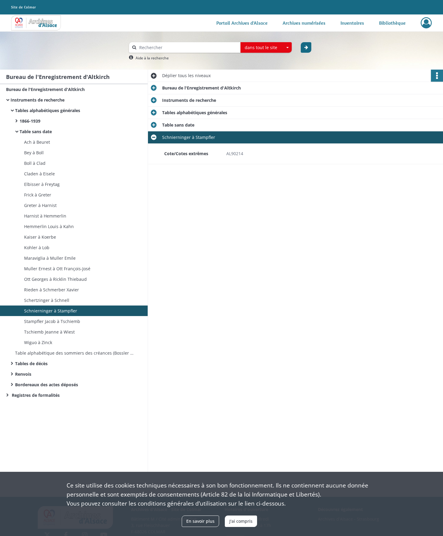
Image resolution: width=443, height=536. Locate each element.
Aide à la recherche (152, 58)
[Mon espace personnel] (426, 22)
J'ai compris (241, 521)
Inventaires (352, 23)
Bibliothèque (392, 23)
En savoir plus (200, 521)
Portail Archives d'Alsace (242, 23)
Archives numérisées (304, 23)
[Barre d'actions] (437, 76)
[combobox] (266, 47)
